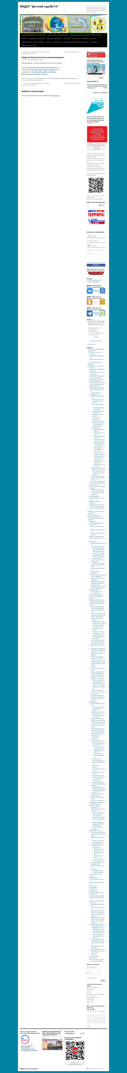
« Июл (88, 1026)
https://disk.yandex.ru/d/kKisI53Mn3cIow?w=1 (45, 70)
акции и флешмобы (95, 392)
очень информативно (94, 328)
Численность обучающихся (97, 800)
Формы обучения (94, 956)
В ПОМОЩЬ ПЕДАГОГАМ (95, 280)
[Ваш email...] (88, 245)
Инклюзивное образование (54, 38)
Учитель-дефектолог (99, 859)
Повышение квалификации (99, 762)
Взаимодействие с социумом (36, 38)
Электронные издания (98, 782)
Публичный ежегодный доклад (97, 882)
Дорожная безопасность (45, 78)
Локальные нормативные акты (98, 543)
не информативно (94, 334)
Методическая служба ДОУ (97, 837)
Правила (95, 738)
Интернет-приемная (38, 42)
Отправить (96, 265)
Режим (94, 767)
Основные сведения (94, 805)
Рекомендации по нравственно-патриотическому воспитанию (99, 444)
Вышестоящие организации (96, 523)
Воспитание (92, 521)
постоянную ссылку (38, 80)
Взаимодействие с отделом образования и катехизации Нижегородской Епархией (97, 384)
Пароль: (88, 972)
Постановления (93, 877)
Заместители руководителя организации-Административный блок (98, 834)
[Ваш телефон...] (88, 240)
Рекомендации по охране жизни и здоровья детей (65, 78)
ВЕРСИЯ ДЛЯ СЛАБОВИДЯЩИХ (92, 55)
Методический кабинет (96, 740)
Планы (92, 954)
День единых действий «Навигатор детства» (76, 42)
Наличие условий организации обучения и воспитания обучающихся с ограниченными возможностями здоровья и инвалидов (98, 617)
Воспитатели (95, 845)
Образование (93, 702)
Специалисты (96, 847)
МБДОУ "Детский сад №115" (39, 6)
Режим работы (93, 886)
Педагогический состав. (95, 830)
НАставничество (96, 758)
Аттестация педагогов (98, 742)
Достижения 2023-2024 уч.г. (73, 52)
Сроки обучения (93, 891)
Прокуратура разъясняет (29, 45)
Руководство (94, 869)
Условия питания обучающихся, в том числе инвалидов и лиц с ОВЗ (98, 691)
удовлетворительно (94, 331)
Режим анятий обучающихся (98, 568)
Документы (92, 541)
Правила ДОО (96, 419)
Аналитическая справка (98, 563)
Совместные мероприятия (97, 481)
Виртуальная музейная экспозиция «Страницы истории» (86, 35)
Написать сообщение (100, 92)
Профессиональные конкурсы (98, 865)
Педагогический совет (98, 760)
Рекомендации (96, 427)
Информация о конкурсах (88, 38)
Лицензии (92, 598)
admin (41, 59)
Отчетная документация (96, 949)
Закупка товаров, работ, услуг (98, 907)
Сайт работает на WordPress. (96, 1068)
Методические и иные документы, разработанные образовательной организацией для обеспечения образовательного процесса (98, 732)
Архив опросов (91, 344)
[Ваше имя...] (88, 236)
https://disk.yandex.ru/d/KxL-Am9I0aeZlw (43, 72)
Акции (91, 367)
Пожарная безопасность (95, 362)
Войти (103, 980)
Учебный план (96, 780)
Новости (24, 38)
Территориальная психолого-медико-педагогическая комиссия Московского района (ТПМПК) (97, 506)
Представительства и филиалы (97, 879)
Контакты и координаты (95, 596)
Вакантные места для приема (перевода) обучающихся (99, 401)
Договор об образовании (98, 404)
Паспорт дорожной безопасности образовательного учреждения (98, 813)
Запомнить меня (92, 978)
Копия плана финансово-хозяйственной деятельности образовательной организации (98, 941)
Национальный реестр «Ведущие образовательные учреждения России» (98, 583)
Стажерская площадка (99, 755)
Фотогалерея (75, 38)
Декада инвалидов (94, 496)
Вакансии (49, 42)
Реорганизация (93, 887)
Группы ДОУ (66, 38)
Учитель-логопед (98, 860)
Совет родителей (95, 571)
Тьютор (95, 857)
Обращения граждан (94, 501)
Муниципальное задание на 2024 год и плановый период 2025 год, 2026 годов (35, 52)
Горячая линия (57, 42)
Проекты (92, 503)
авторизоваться (55, 95)
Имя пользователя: (91, 967)
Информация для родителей (97, 396)
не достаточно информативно (96, 333)
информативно (93, 329)
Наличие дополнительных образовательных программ (99, 708)
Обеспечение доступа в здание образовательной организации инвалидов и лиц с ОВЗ (98, 650)
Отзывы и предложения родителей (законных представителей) (98, 477)
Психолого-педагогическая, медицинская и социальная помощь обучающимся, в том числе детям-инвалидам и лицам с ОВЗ (99, 683)
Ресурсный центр (98, 753)
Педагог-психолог (98, 855)
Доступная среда (93, 590)
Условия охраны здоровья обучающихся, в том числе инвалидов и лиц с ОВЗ (97, 676)
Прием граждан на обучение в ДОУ (58, 35)
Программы (95, 765)
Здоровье (92, 354)
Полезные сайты (96, 417)
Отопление (93, 667)
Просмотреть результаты (96, 341)
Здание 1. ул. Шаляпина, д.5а (98, 526)
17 (88, 1020)
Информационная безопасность (97, 359)
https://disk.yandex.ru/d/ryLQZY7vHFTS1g (35, 74)
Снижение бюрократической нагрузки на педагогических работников (99, 777)
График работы (94, 807)
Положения (95, 737)
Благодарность (94, 394)
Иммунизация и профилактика (97, 356)
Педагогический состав (96, 844)
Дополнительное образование (98, 703)
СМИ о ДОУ (93, 42)
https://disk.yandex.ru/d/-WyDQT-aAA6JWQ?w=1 (44, 67)
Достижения (92, 573)
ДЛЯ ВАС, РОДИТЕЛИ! (94, 282)
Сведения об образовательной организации (34, 35)
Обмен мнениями (27, 42)
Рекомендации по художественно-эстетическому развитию (99, 457)
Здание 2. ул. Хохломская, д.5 (98, 529)
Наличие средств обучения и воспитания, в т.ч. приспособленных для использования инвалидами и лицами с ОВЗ (99, 635)
